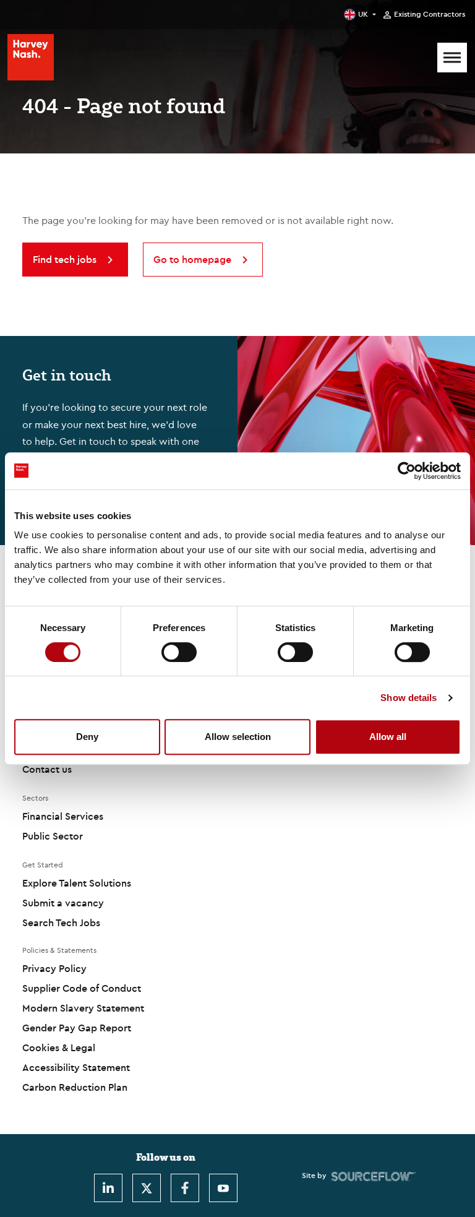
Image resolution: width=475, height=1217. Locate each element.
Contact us (47, 769)
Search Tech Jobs (61, 922)
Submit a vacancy (63, 903)
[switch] (179, 652)
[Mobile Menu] (452, 57)
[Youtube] (223, 1188)
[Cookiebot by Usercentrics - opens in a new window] (407, 471)
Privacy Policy (54, 968)
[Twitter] (146, 1188)
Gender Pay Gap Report (76, 1027)
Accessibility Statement (76, 1067)
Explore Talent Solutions (76, 883)
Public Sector (52, 836)
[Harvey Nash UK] (30, 57)
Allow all (387, 736)
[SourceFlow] (374, 1175)
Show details (408, 697)
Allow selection (238, 736)
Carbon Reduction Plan (74, 1087)
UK (363, 14)
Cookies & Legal (58, 1047)
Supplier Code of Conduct (81, 988)
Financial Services (62, 816)
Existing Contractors (429, 14)
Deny (87, 736)
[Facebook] (185, 1188)
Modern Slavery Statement (83, 1008)
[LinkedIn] (108, 1188)
